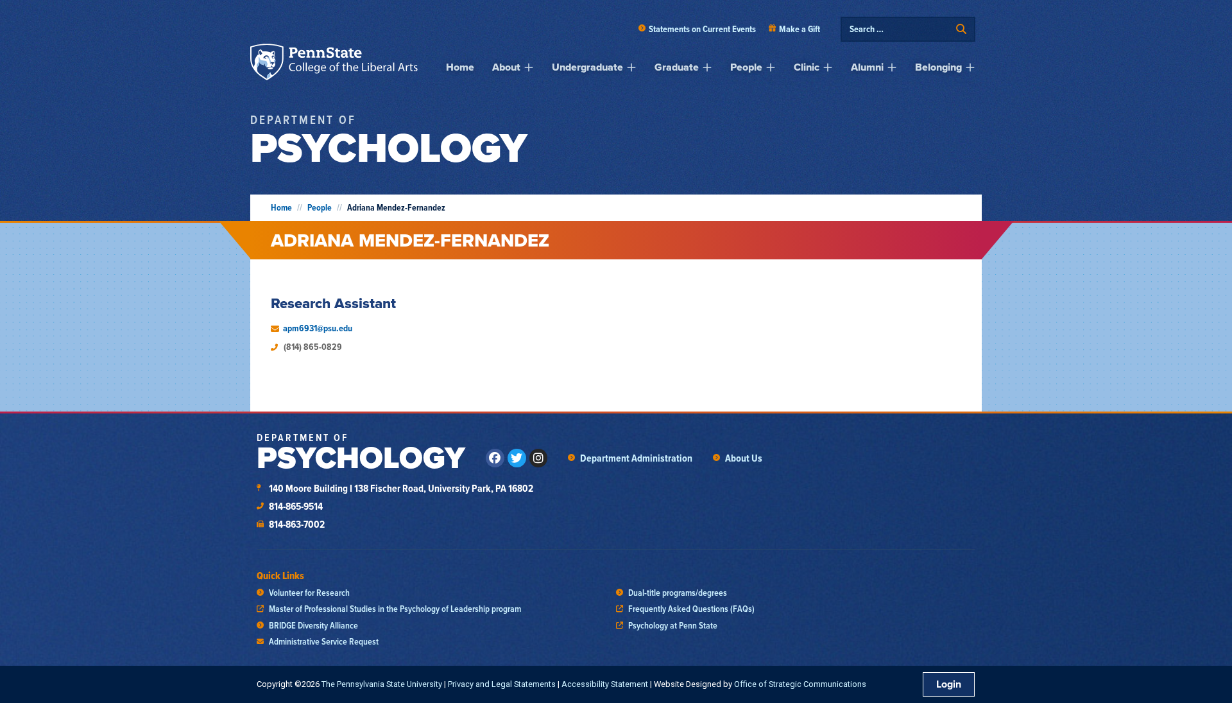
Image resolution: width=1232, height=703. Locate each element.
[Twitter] (517, 458)
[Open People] (771, 67)
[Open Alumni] (892, 67)
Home (281, 207)
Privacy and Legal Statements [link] (502, 684)
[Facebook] (495, 458)
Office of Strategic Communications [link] (800, 684)
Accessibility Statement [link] (604, 684)
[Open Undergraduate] (631, 67)
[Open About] (529, 67)
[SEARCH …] (900, 29)
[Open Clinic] (828, 67)
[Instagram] (538, 458)
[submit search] (961, 29)
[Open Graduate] (707, 67)
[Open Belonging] (970, 67)
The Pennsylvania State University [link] (381, 684)
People (319, 207)
